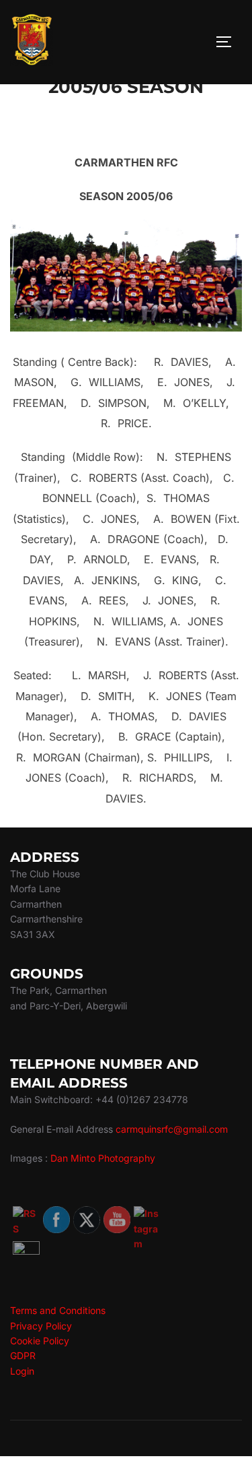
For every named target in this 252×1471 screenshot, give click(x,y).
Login (22, 1371)
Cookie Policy (39, 1340)
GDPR (23, 1355)
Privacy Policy (41, 1326)
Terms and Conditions (58, 1310)
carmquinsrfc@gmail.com (172, 1129)
